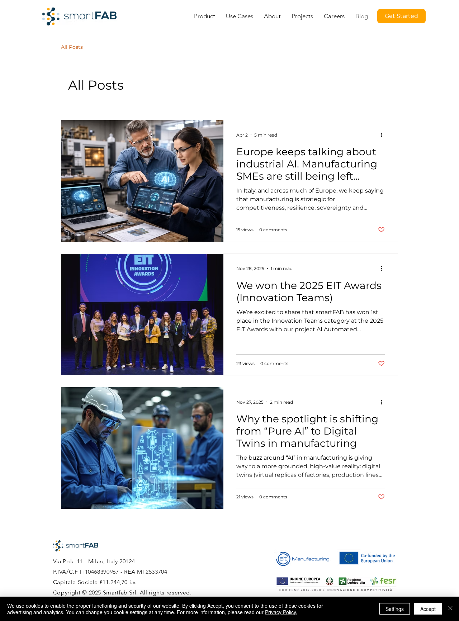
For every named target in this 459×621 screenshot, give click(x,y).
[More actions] (383, 135)
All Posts (72, 47)
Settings (394, 608)
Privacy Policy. (281, 612)
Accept (428, 608)
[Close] (450, 608)
